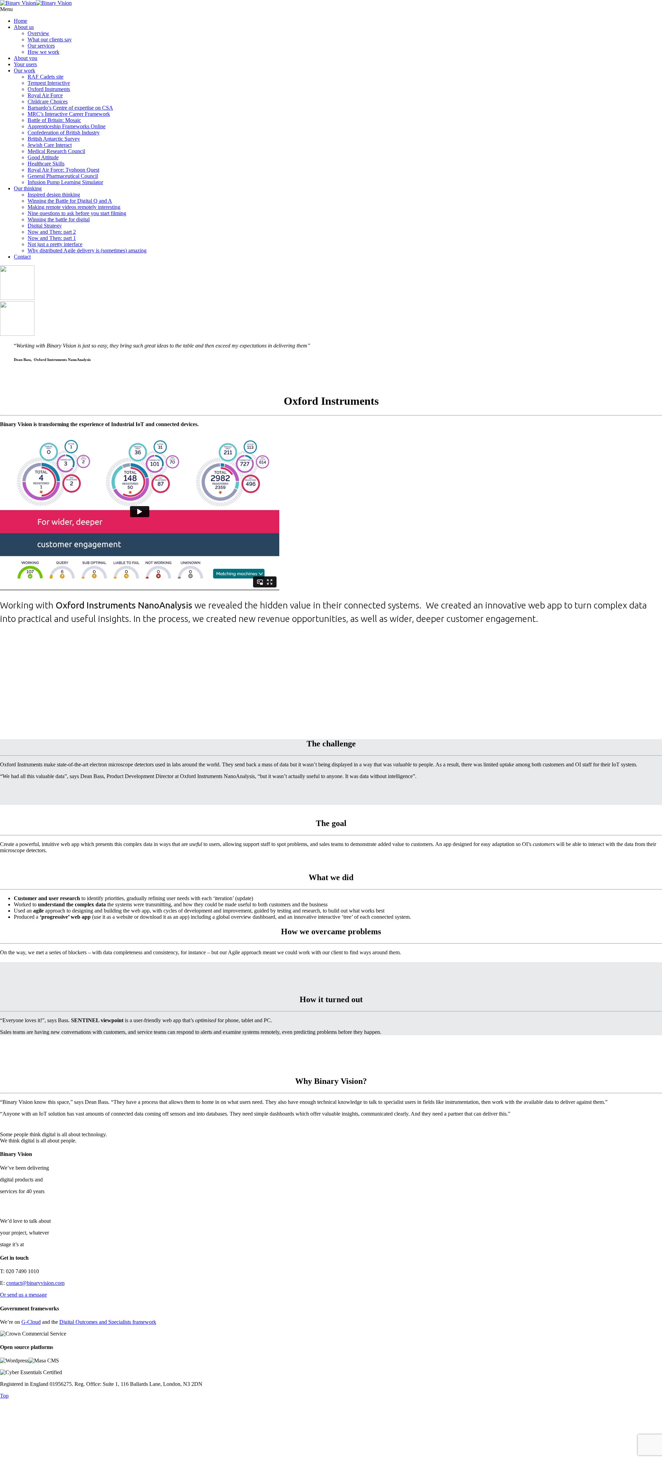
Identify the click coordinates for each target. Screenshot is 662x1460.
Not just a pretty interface (55, 244)
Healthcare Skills (46, 164)
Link (331, 1433)
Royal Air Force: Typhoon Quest (63, 170)
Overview (38, 33)
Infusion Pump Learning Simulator (65, 182)
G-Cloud (31, 1322)
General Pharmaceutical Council (63, 176)
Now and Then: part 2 (52, 232)
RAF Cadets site (45, 77)
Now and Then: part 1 (52, 238)
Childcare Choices (48, 101)
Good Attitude (43, 157)
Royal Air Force (45, 95)
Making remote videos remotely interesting (74, 207)
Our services (41, 46)
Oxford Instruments (49, 89)
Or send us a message (23, 1295)
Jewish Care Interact (50, 145)
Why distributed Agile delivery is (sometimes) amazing (87, 250)
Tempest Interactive (49, 83)
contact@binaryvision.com (35, 1283)
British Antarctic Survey (54, 139)
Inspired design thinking (54, 195)
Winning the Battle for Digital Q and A (70, 201)
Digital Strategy (45, 226)
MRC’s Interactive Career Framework (69, 114)
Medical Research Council (56, 151)
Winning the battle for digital (59, 219)
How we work (43, 52)
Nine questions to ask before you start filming (77, 213)
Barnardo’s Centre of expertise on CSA (70, 108)
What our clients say (50, 39)
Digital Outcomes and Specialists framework (107, 1322)
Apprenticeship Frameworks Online (67, 126)
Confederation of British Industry (64, 132)
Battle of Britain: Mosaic (54, 120)
